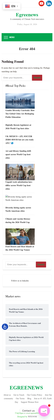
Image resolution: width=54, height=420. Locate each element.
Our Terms (20, 398)
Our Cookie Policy (34, 394)
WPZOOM (32, 416)
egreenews (27, 14)
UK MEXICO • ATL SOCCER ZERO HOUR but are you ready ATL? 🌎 (19, 140)
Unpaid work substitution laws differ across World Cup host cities (18, 185)
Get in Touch (19, 394)
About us (7, 394)
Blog (29, 398)
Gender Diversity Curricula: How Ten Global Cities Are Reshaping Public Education (20, 114)
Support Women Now (30, 402)
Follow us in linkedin (20, 280)
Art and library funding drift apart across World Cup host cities (18, 154)
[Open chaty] (44, 410)
